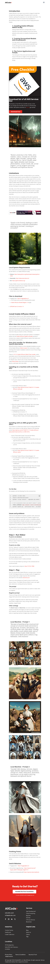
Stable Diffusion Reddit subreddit (25, 336)
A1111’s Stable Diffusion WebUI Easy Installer (25, 354)
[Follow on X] (15, 919)
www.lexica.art (26, 577)
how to (27, 107)
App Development (31, 911)
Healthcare (8, 932)
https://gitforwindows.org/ (18, 280)
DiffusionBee (15, 361)
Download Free (15, 111)
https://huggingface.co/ (23, 298)
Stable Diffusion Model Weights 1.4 (19, 302)
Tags (27, 936)
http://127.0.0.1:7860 (29, 566)
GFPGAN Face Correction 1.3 (17, 306)
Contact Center (9, 930)
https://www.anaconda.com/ (22, 278)
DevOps (28, 917)
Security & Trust (33, 954)
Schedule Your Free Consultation (24, 891)
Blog (27, 930)
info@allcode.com (30, 895)
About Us (28, 932)
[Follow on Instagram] (8, 919)
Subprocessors (9, 956)
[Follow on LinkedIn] (11, 919)
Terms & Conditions (20, 954)
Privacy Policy (8, 954)
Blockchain (29, 922)
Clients (28, 934)
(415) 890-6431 (23, 895)
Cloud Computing (30, 913)
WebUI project (23, 348)
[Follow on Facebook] (5, 919)
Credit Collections (9, 934)
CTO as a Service (30, 919)
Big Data (28, 915)
